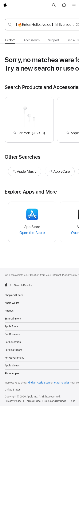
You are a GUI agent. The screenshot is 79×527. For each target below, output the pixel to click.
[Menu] (74, 5)
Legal (73, 401)
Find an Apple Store (39, 382)
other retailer (61, 382)
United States (12, 389)
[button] (54, 5)
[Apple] (6, 285)
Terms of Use (33, 401)
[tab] (10, 40)
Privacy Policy (13, 401)
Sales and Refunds (55, 401)
